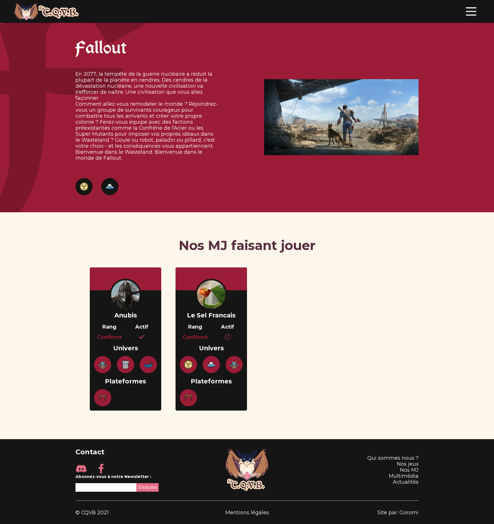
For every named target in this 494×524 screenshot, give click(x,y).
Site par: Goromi (398, 512)
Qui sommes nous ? (393, 458)
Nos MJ (409, 470)
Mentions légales (247, 512)
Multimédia (404, 476)
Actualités (406, 482)
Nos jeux (408, 464)
